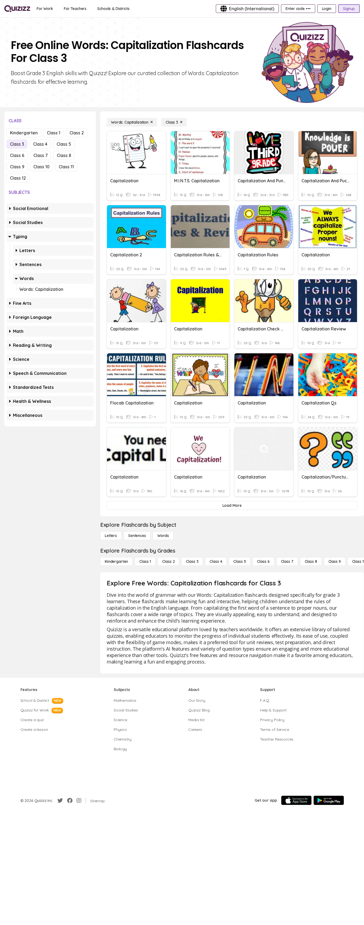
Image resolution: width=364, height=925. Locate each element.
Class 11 (66, 166)
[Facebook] (69, 800)
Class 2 (77, 132)
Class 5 (64, 144)
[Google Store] (329, 800)
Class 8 (64, 155)
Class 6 (17, 155)
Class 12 (18, 178)
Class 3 (17, 144)
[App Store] (296, 800)
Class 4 (40, 144)
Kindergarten (24, 132)
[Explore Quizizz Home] (17, 8)
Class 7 (40, 155)
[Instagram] (79, 800)
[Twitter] (60, 800)
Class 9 (17, 166)
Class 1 (53, 132)
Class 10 (41, 166)
